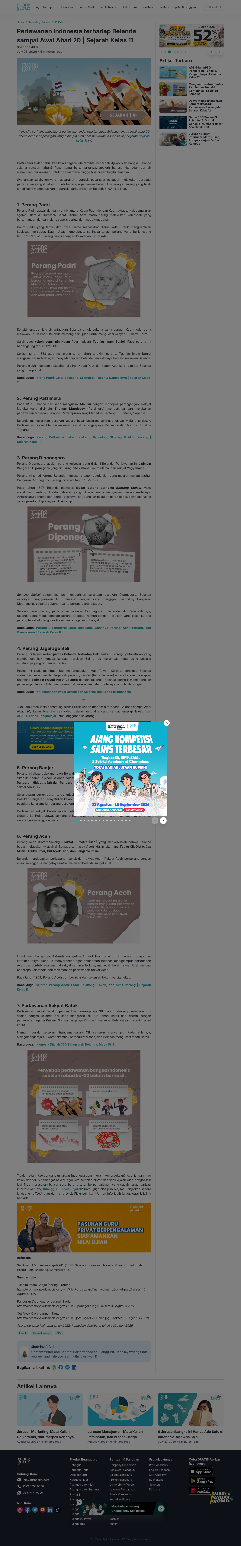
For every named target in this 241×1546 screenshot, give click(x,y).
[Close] (167, 723)
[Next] (163, 820)
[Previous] (155, 820)
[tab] (76, 820)
